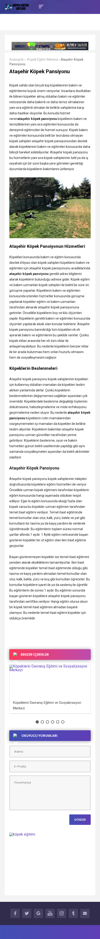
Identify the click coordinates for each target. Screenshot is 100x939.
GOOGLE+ (38, 913)
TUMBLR (73, 913)
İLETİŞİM (85, 913)
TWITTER (26, 913)
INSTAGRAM (61, 913)
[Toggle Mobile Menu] (40, 6)
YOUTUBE (50, 913)
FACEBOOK (15, 913)
